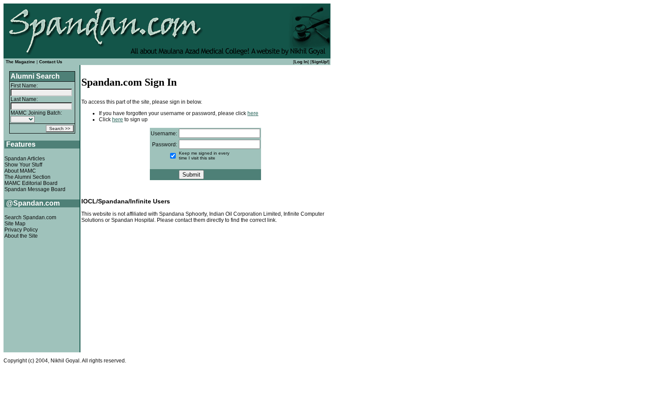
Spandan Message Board (34, 189)
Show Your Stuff (23, 165)
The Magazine (20, 61)
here (252, 113)
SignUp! (320, 61)
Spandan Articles (24, 159)
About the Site (21, 236)
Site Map (14, 224)
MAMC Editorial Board (31, 183)
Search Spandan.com (30, 217)
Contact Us (50, 61)
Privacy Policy (21, 230)
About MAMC (20, 171)
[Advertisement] (205, 289)
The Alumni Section (27, 177)
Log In (301, 61)
